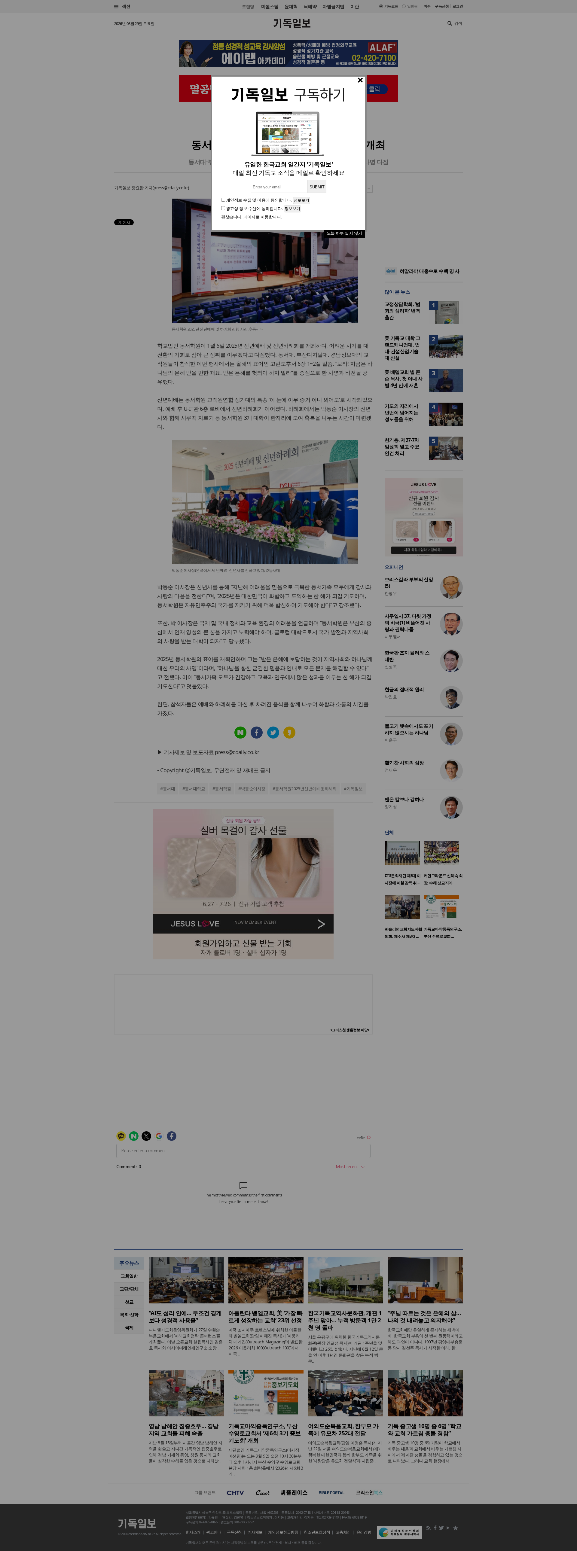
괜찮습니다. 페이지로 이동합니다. (251, 217)
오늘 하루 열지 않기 (344, 233)
